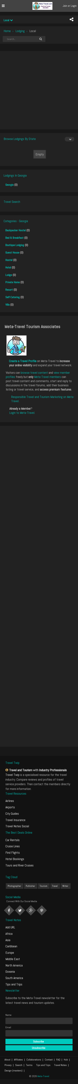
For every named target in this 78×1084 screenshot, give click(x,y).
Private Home (12, 282)
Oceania (10, 971)
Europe (9, 952)
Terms (29, 1065)
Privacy (8, 1065)
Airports (10, 807)
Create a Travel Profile (22, 361)
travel (55, 886)
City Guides (12, 813)
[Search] (40, 39)
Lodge (8, 275)
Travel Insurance (15, 820)
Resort (9, 290)
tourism (43, 886)
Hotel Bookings (14, 859)
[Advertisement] (39, 90)
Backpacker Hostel (15, 230)
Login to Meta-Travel (21, 413)
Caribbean (11, 946)
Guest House (12, 252)
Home (7, 31)
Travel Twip (12, 775)
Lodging (20, 31)
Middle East (12, 959)
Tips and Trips (13, 984)
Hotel (8, 267)
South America (14, 978)
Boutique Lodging (14, 245)
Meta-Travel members (47, 377)
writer (65, 886)
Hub (66, 1059)
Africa (9, 933)
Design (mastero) (13, 1070)
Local (7, 20)
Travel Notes (60, 1065)
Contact (49, 1059)
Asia (7, 940)
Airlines (9, 801)
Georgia (9, 185)
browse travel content (34, 372)
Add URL (10, 927)
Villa (7, 304)
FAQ (58, 1059)
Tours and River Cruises (19, 865)
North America (14, 965)
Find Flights (12, 852)
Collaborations (33, 1059)
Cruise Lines (12, 846)
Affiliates (18, 1059)
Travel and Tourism (20, 770)
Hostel (9, 260)
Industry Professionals (53, 770)
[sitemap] (7, 770)
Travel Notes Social (17, 826)
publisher (30, 886)
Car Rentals (12, 840)
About (7, 1059)
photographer (14, 886)
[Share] (71, 19)
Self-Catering (12, 297)
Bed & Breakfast (14, 238)
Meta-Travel (43, 1076)
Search (18, 1065)
